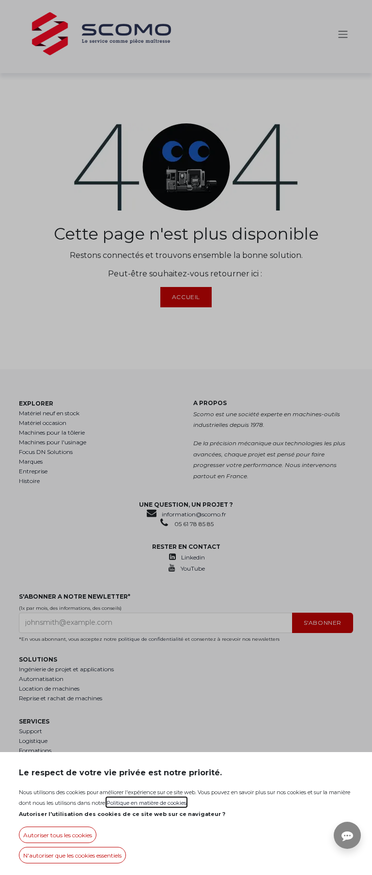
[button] (57, 835)
